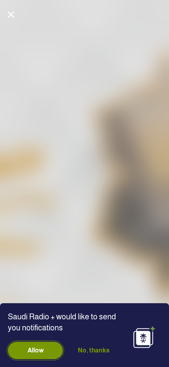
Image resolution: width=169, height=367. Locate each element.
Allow (36, 350)
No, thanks (94, 350)
